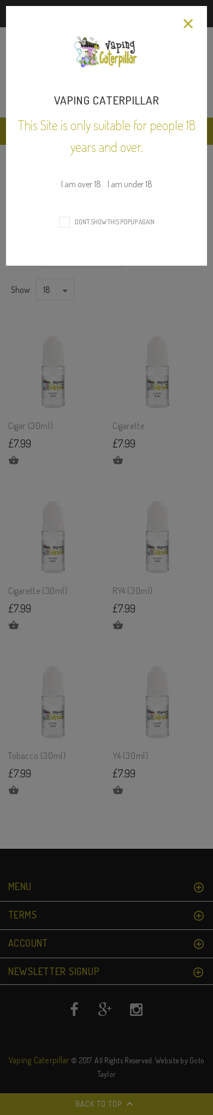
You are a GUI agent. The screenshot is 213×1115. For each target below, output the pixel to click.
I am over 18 (82, 184)
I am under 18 (130, 184)
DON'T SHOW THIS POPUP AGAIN (114, 222)
